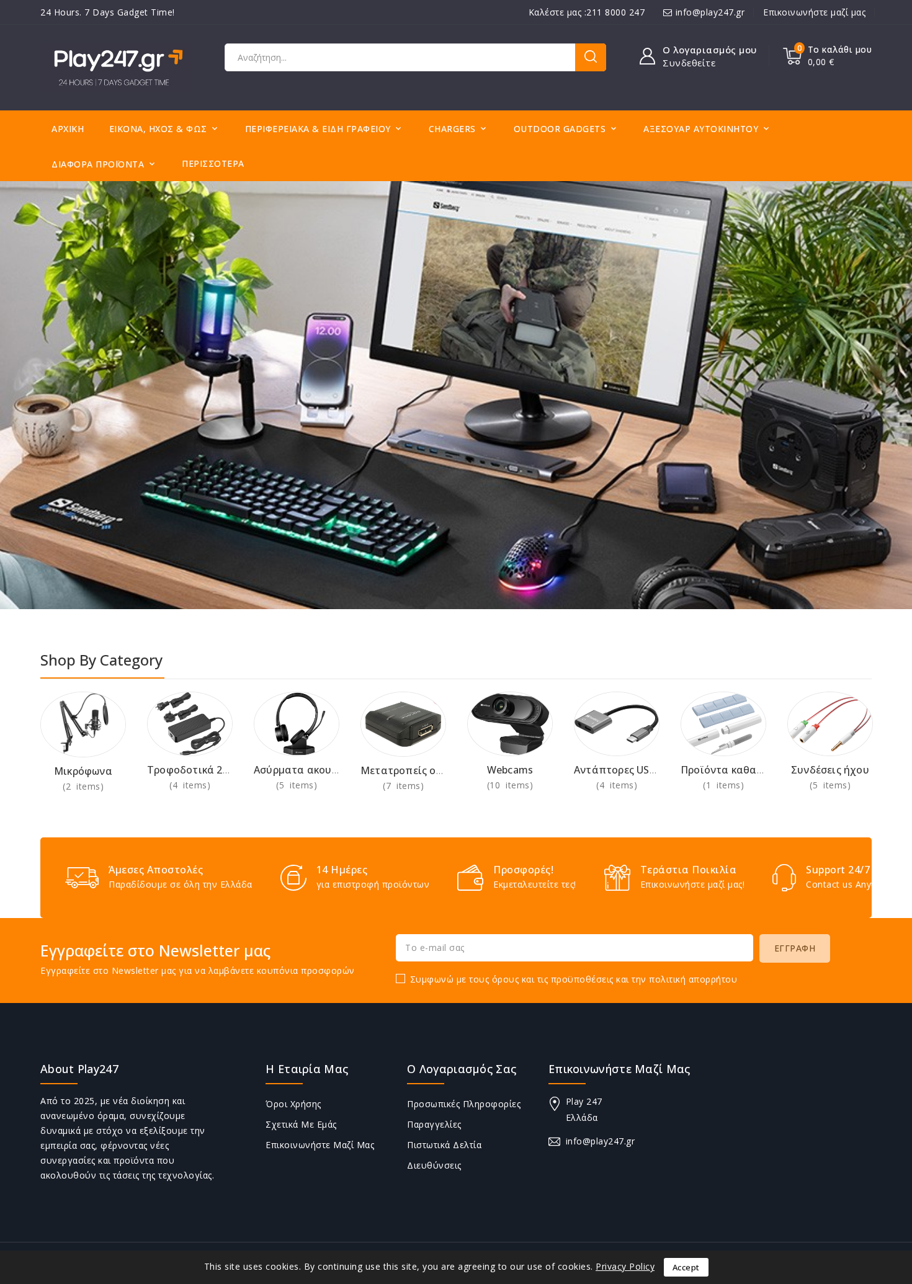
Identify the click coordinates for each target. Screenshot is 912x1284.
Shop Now (83, 786)
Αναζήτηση (590, 57)
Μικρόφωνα (83, 771)
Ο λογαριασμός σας (461, 1068)
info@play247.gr (710, 12)
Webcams (510, 770)
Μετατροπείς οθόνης (413, 770)
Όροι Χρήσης (293, 1104)
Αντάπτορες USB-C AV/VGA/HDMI (656, 770)
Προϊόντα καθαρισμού (736, 770)
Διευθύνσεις (434, 1165)
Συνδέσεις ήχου (830, 770)
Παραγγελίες (434, 1124)
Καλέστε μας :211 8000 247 (587, 12)
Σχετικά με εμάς (301, 1124)
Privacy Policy (625, 1266)
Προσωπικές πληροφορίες (464, 1104)
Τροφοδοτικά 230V (193, 770)
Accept (686, 1267)
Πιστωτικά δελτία (444, 1145)
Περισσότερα (213, 163)
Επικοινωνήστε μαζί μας (814, 12)
